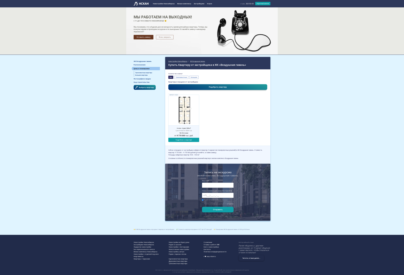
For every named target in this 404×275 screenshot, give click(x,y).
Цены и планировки (142, 68)
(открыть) (230, 204)
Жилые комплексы (184, 4)
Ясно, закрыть (165, 37)
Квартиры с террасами (142, 259)
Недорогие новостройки (142, 247)
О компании (208, 242)
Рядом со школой (175, 245)
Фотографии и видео (142, 79)
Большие (194, 77)
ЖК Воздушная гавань (143, 61)
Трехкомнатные (181, 77)
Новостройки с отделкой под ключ (146, 254)
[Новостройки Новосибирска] (141, 3)
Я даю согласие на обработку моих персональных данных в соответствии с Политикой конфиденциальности (218, 202)
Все (171, 77)
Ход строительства (141, 82)
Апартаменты (138, 256)
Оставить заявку (143, 37)
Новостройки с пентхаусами (179, 247)
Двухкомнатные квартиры (178, 261)
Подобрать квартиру (218, 87)
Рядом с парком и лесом (177, 254)
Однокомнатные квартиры (178, 259)
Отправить (218, 209)
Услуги (209, 4)
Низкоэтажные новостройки (179, 249)
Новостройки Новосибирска (164, 4)
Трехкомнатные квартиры (143, 73)
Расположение (140, 65)
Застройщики (199, 4)
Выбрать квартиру (146, 87)
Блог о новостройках (211, 247)
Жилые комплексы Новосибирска (145, 252)
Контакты (207, 249)
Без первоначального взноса (144, 249)
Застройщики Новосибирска (144, 245)
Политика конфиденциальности (215, 252)
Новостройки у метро (176, 252)
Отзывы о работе (211, 245)
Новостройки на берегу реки (179, 242)
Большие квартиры (141, 75)
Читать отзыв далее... (251, 258)
